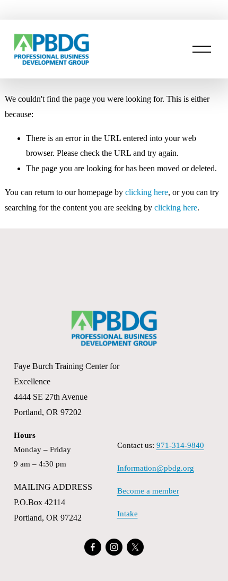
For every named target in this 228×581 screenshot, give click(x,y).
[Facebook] (92, 547)
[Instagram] (114, 547)
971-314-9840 (180, 445)
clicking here (146, 192)
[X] (135, 547)
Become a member (148, 491)
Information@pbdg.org (155, 468)
